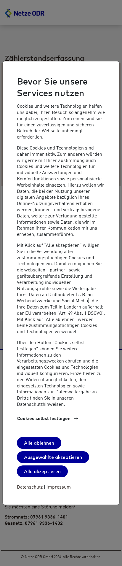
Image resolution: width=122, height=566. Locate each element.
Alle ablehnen (39, 443)
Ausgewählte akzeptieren (53, 457)
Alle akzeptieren (42, 471)
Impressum (58, 487)
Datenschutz (30, 487)
